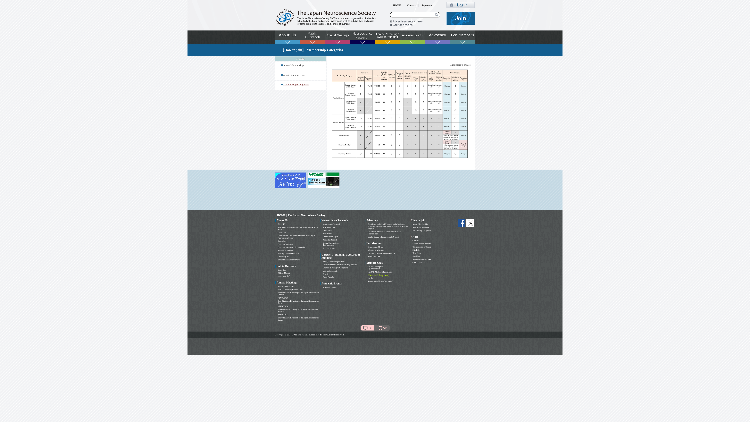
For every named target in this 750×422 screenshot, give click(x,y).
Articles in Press (329, 227)
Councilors (282, 241)
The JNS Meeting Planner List (290, 289)
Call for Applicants (330, 271)
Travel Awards (328, 277)
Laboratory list (283, 257)
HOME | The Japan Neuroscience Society (301, 215)
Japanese (427, 5)
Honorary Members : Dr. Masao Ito (291, 247)
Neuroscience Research (331, 224)
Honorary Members (285, 244)
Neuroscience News (375, 247)
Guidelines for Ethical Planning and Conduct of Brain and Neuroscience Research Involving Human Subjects (388, 226)
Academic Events (329, 287)
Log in (370, 278)
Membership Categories (421, 230)
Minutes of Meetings (376, 250)
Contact (411, 5)
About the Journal (330, 240)
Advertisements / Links (421, 259)
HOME (397, 5)
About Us (281, 224)
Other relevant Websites (421, 247)
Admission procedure (294, 75)
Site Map (416, 256)
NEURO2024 (283, 306)
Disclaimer (416, 253)
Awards (325, 274)
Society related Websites (421, 244)
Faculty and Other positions (334, 261)
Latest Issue (327, 230)
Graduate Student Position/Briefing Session (340, 265)
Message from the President (288, 253)
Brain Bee (282, 270)
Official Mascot (284, 273)
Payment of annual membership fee (381, 253)
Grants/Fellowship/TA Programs (335, 268)
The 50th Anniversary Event (289, 260)
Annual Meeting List (286, 286)
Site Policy (416, 250)
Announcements (329, 248)
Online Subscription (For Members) (330, 244)
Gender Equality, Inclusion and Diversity (384, 237)
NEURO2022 (283, 315)
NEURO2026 (283, 298)
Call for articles (418, 262)
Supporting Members (286, 250)
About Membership (293, 65)
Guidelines (282, 233)
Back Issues (327, 233)
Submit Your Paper (330, 237)
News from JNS (284, 276)
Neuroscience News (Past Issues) (380, 281)
